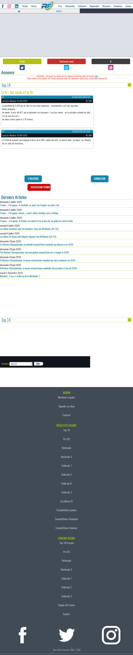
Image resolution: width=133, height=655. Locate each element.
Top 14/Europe (66, 542)
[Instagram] (66, 67)
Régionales (94, 6)
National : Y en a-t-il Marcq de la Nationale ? (20, 274)
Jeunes (128, 6)
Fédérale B (66, 483)
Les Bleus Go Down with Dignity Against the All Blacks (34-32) (28, 234)
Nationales (70, 6)
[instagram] (111, 634)
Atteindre (5, 363)
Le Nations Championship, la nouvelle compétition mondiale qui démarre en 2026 (36, 242)
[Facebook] (111, 61)
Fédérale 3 (66, 492)
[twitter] (67, 634)
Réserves (106, 6)
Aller (38, 363)
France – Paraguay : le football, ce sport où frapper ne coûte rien (29, 203)
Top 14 (6, 85)
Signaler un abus (66, 406)
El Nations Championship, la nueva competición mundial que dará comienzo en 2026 (37, 258)
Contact (67, 415)
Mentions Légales (66, 397)
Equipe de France (66, 605)
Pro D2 (66, 439)
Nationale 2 (66, 456)
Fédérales (82, 6)
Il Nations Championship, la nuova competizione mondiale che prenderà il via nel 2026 (38, 266)
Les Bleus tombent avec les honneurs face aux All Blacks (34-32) (29, 227)
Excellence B (66, 501)
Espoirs (66, 613)
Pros (60, 6)
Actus (33, 6)
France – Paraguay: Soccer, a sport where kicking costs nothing (29, 211)
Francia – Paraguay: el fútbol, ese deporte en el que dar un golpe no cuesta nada (36, 219)
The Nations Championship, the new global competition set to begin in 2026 (34, 250)
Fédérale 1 (67, 465)
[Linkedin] (110, 67)
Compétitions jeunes (66, 510)
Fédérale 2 (66, 474)
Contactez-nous (66, 61)
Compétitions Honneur (66, 527)
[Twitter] (22, 67)
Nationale (66, 447)
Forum (25, 6)
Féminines (118, 6)
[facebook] (22, 634)
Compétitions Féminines (66, 519)
